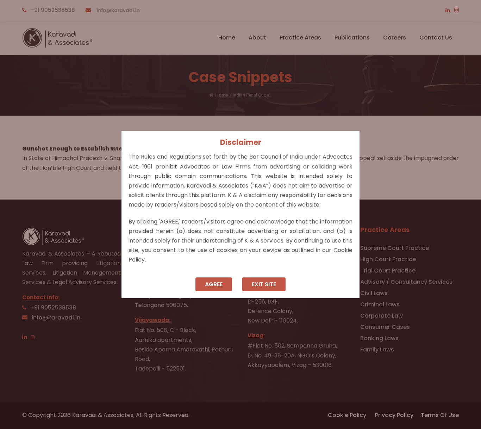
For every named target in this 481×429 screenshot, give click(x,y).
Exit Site (264, 284)
